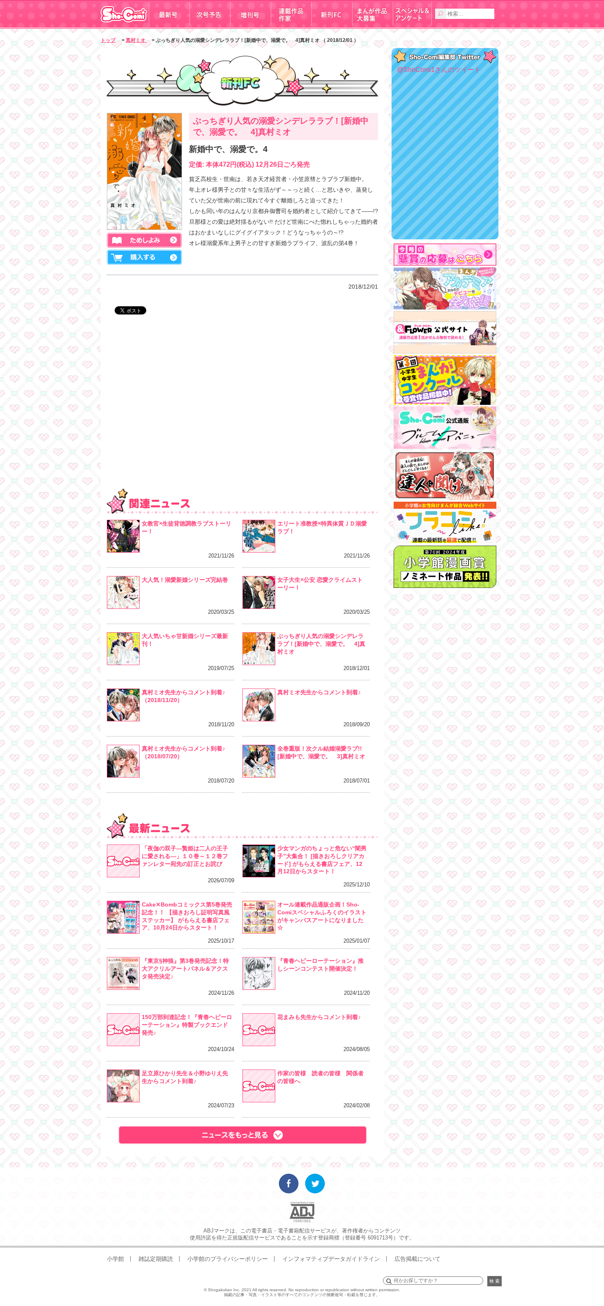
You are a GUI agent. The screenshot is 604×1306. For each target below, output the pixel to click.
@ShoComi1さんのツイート (439, 69)
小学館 (115, 1259)
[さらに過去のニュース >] (242, 1135)
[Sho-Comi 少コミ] (125, 26)
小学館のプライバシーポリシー (227, 1259)
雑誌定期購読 (155, 1259)
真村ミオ (136, 40)
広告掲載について (417, 1259)
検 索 (494, 1280)
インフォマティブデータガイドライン (331, 1259)
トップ (108, 40)
